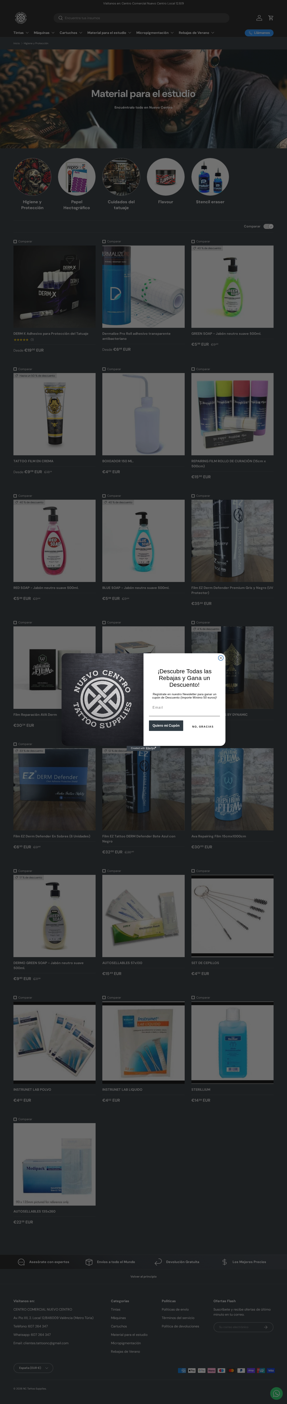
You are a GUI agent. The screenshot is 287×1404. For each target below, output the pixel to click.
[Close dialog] (220, 657)
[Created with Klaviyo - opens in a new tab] (143, 748)
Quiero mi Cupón (166, 725)
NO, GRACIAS (203, 726)
